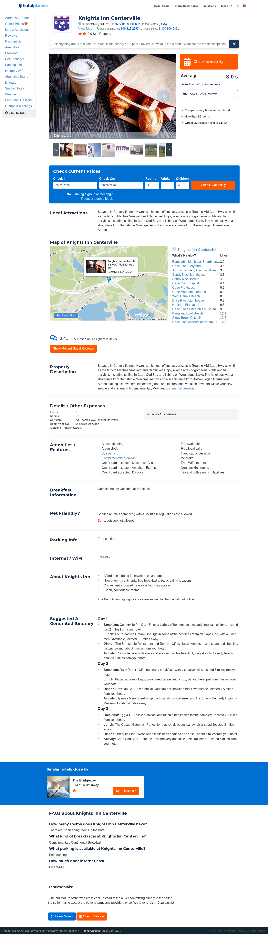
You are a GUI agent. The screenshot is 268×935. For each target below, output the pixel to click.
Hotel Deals (161, 6)
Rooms (150, 178)
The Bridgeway (84, 780)
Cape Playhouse (184, 287)
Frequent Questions (19, 100)
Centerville (118, 24)
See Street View (66, 315)
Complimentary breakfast (119, 458)
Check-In (60, 178)
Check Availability (213, 185)
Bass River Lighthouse (188, 300)
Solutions (209, 6)
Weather (11, 94)
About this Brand (16, 76)
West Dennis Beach (186, 296)
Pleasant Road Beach (187, 313)
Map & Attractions (17, 29)
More (225, 6)
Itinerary (10, 82)
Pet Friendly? (14, 59)
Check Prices (15, 23)
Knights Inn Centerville (197, 250)
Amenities (12, 47)
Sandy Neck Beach (185, 279)
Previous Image (61, 96)
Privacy (53, 930)
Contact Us (8, 930)
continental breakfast (180, 388)
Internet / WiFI (14, 70)
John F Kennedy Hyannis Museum (196, 270)
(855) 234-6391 (111, 930)
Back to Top (16, 112)
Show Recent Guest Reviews (73, 348)
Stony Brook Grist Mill (187, 317)
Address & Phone (17, 18)
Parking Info (13, 65)
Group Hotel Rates (186, 6)
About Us (23, 930)
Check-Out (107, 178)
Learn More (63, 916)
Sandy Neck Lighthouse (189, 274)
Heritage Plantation (185, 304)
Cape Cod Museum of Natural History (198, 322)
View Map (85, 28)
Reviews (11, 35)
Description (13, 41)
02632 (136, 24)
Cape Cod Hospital (185, 283)
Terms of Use (38, 930)
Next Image (163, 96)
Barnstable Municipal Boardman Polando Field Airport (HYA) (214, 261)
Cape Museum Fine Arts (189, 292)
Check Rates (92, 916)
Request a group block (97, 198)
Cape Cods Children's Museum (194, 309)
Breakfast (11, 53)
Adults (165, 178)
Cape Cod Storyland (186, 266)
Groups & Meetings (18, 106)
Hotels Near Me (69, 930)
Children (182, 178)
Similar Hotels (15, 88)
